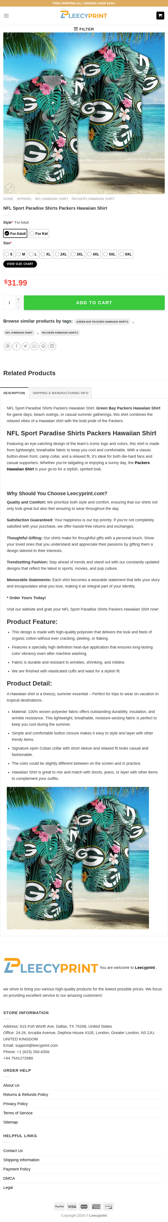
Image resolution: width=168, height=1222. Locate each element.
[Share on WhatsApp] (8, 346)
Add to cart (94, 302)
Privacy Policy (15, 1104)
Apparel (24, 199)
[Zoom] (9, 188)
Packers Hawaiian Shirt (93, 199)
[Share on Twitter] (25, 346)
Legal (8, 1187)
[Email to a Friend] (34, 346)
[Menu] (6, 15)
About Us (11, 1085)
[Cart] (160, 16)
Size (7, 243)
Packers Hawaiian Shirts (60, 332)
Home (8, 199)
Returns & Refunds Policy (25, 1094)
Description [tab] (14, 393)
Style (8, 222)
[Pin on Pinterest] (43, 346)
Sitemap (10, 1122)
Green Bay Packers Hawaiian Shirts (102, 321)
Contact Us (13, 1151)
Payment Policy (16, 1169)
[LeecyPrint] (84, 16)
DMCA (9, 1178)
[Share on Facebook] (16, 346)
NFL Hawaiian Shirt (51, 199)
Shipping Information (21, 1160)
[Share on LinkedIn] (52, 346)
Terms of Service (18, 1113)
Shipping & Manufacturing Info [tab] (60, 393)
